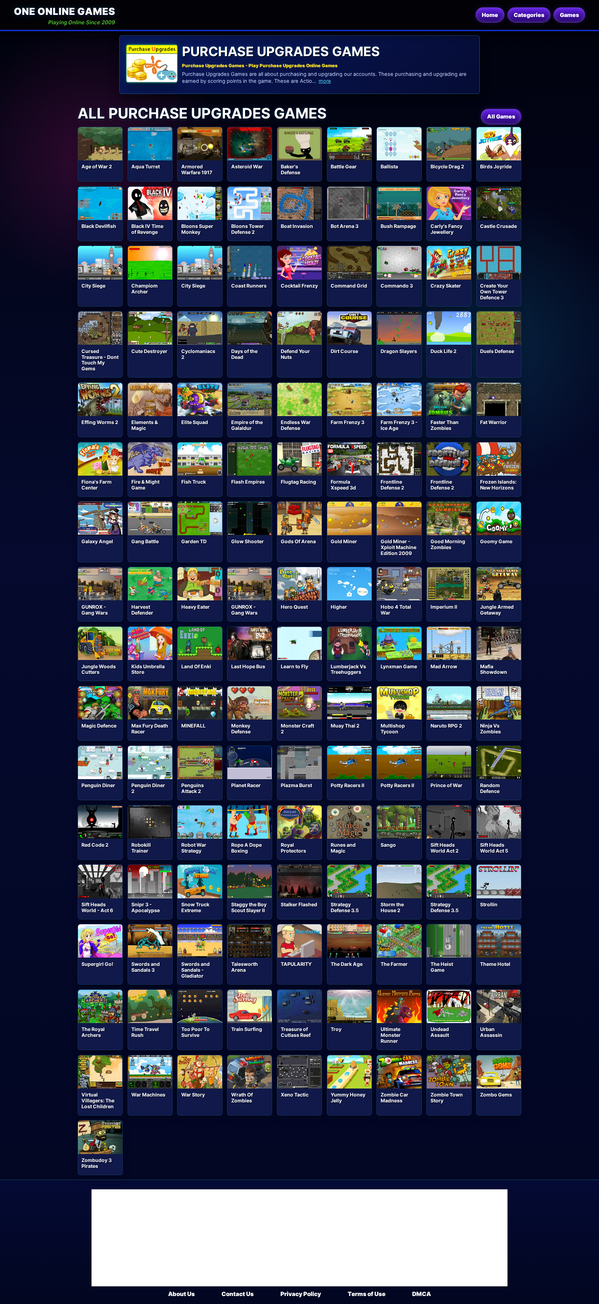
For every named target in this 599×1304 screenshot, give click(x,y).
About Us (181, 1293)
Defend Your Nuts (295, 354)
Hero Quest (294, 607)
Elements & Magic (144, 425)
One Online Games (64, 11)
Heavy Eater (195, 607)
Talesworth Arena (244, 967)
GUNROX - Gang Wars (94, 610)
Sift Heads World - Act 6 (97, 907)
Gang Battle (145, 541)
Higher (339, 607)
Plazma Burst (296, 785)
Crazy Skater (446, 286)
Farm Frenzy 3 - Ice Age (399, 425)
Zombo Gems (496, 1095)
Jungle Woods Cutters (98, 669)
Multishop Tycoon (393, 728)
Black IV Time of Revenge (147, 229)
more (325, 81)
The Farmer (394, 964)
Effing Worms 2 (99, 422)
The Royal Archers (93, 1032)
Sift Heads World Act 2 (445, 848)
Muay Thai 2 (345, 726)
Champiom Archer (144, 288)
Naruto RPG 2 (446, 726)
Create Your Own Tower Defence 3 (494, 291)
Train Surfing (246, 1029)
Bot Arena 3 (344, 226)
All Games (501, 116)
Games (569, 14)
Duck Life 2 (444, 351)
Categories (529, 14)
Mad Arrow (444, 666)
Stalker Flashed (299, 904)
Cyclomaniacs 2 (198, 354)
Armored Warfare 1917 (196, 169)
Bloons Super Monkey (197, 229)
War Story (193, 1095)
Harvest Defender (142, 610)
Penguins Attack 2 (192, 788)
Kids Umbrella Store (148, 669)
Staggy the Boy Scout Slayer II (249, 907)
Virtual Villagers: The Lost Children (97, 1100)
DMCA (421, 1293)
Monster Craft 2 (297, 728)
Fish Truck (193, 482)
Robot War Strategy (193, 848)
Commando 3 (397, 286)
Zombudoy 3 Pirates (96, 1163)
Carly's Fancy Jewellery (446, 229)
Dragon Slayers (399, 351)
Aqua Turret (145, 166)
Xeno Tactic (295, 1095)
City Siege (93, 286)
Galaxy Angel (97, 541)
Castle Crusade (498, 226)
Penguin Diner (98, 785)
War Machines (148, 1095)
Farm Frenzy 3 (347, 422)
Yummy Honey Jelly (348, 1097)
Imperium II (444, 607)
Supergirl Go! (97, 964)
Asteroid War (247, 166)
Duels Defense (497, 351)
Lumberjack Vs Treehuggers (348, 669)
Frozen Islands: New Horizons (498, 485)
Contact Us (238, 1293)
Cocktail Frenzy (299, 286)
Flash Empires (248, 482)
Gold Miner (344, 541)
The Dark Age (347, 964)
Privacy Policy (300, 1293)
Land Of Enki (196, 666)
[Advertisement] (299, 1237)
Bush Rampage (398, 226)
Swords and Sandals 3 (145, 967)
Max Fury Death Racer (149, 728)
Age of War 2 (96, 166)
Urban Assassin (491, 1032)
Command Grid (349, 286)
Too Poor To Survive (195, 1032)
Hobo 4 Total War (396, 610)
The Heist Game (442, 967)
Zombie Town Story (447, 1097)
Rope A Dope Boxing (246, 848)
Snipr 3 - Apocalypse (145, 907)
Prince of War (446, 785)
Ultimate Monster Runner (391, 1035)
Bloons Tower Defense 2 (247, 229)
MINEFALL (193, 726)
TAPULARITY (296, 964)
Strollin (488, 904)
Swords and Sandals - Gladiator (195, 970)
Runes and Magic (343, 848)
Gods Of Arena (298, 541)
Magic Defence (98, 726)
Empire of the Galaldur (247, 425)
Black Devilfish (98, 226)
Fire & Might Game (145, 485)
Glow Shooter (247, 541)
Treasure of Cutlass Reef (296, 1032)
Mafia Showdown (493, 669)
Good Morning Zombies (448, 544)
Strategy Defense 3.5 (345, 907)
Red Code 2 (94, 845)
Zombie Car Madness (394, 1097)
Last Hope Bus (248, 666)
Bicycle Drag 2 (447, 166)
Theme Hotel (495, 964)
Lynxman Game (399, 666)
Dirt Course (344, 351)
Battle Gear (344, 166)
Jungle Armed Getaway (497, 610)
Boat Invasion (297, 226)
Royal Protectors (293, 848)
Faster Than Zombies (445, 425)
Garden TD (194, 541)
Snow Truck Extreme (195, 907)
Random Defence (490, 788)
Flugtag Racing (298, 482)
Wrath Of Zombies (242, 1097)
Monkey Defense (241, 728)
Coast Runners (249, 286)
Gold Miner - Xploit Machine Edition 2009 (398, 547)
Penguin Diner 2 (148, 788)
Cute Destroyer (149, 351)
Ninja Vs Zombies (490, 728)
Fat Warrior (493, 422)
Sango (388, 845)
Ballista (389, 166)
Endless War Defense (296, 425)
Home (490, 14)
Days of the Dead (244, 354)
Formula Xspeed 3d (343, 485)
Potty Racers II (347, 785)
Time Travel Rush (145, 1032)
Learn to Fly (294, 666)
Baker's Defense (290, 169)
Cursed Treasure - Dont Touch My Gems (100, 360)
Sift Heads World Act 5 (494, 848)
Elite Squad (194, 422)
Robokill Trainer (141, 848)
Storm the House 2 (392, 907)
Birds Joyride (496, 166)
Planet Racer (246, 785)
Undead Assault (440, 1032)
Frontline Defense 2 (392, 485)
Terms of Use (366, 1293)
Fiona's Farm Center (96, 485)
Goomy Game (496, 541)
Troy (336, 1029)
